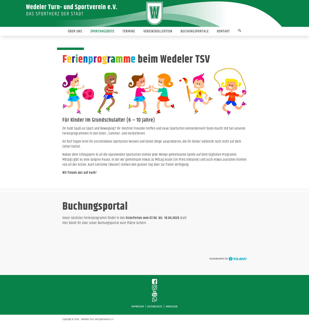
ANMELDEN (171, 306)
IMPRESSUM (137, 306)
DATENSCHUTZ (154, 306)
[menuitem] (75, 31)
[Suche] (239, 31)
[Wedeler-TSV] (154, 13)
